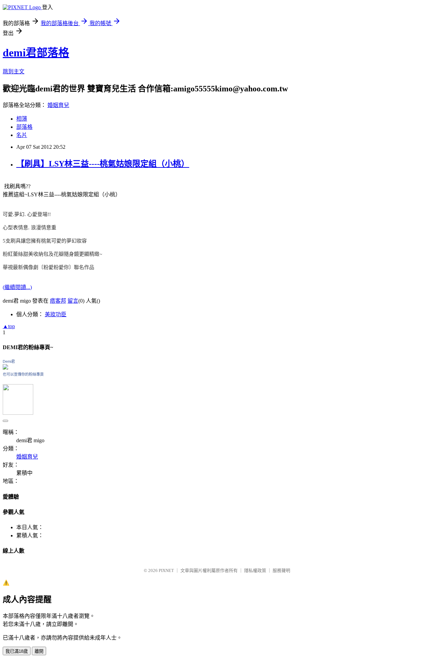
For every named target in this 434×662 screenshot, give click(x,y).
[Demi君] (5, 368)
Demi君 (9, 361)
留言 (72, 301)
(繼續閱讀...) (17, 287)
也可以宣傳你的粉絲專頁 (23, 374)
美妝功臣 (55, 314)
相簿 (21, 119)
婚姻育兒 (58, 105)
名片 (21, 135)
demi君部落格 (36, 53)
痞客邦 (58, 301)
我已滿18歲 (16, 651)
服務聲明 (281, 570)
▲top (9, 326)
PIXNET (166, 570)
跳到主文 (13, 71)
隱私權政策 (255, 570)
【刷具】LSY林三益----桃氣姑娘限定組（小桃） (102, 163)
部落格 (24, 127)
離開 (39, 651)
